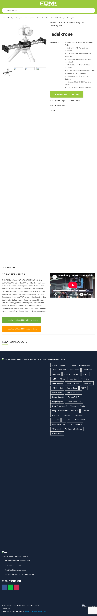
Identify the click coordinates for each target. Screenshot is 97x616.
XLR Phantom (57, 433)
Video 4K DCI (79, 415)
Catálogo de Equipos (15, 18)
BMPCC (63, 365)
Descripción (8, 267)
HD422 (85, 374)
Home (4, 18)
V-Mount (55, 415)
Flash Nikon (87, 370)
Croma (73, 365)
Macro (62, 379)
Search (91, 10)
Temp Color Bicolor (77, 406)
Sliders (39, 18)
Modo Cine (73, 379)
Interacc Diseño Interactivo (35, 611)
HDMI (54, 379)
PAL (61, 388)
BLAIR (54, 365)
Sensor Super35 (58, 397)
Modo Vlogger (57, 383)
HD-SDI (67, 374)
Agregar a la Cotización (67, 94)
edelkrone (62, 34)
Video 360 (67, 420)
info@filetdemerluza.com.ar (16, 570)
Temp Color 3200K (73, 401)
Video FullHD (80, 420)
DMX (54, 370)
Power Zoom (72, 388)
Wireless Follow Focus (73, 429)
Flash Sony (56, 374)
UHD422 (85, 411)
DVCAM (62, 370)
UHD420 (74, 411)
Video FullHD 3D (58, 424)
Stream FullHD (73, 397)
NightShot (88, 383)
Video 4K (66, 415)
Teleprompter (57, 401)
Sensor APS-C (57, 392)
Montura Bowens (73, 383)
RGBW (83, 388)
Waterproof (56, 429)
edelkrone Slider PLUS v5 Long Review (23, 320)
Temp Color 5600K (59, 406)
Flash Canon (74, 370)
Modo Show (85, 379)
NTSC (54, 388)
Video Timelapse (75, 424)
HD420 (76, 374)
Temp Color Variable (60, 411)
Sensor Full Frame (73, 392)
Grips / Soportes (29, 18)
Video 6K (55, 420)
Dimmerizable (84, 365)
